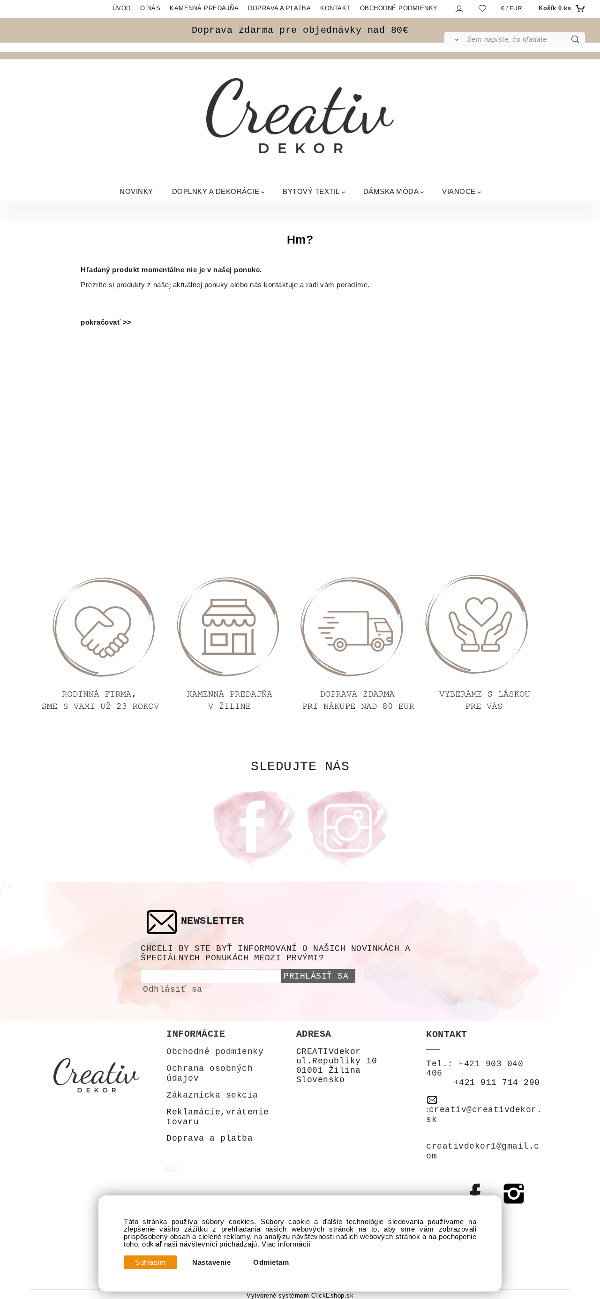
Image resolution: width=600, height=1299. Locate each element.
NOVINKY (136, 191)
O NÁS (150, 8)
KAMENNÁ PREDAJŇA (204, 8)
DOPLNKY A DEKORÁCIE (216, 191)
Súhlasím (150, 1262)
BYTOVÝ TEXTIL (311, 191)
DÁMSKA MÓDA (391, 191)
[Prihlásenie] (459, 9)
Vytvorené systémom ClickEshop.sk (300, 1295)
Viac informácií (286, 1244)
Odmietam (271, 1262)
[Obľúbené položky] (482, 8)
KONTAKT (335, 8)
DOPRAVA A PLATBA (279, 8)
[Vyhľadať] (454, 39)
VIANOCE (459, 191)
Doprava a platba (209, 1138)
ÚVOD (121, 8)
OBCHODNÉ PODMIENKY (399, 8)
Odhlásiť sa (172, 989)
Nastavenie (211, 1262)
